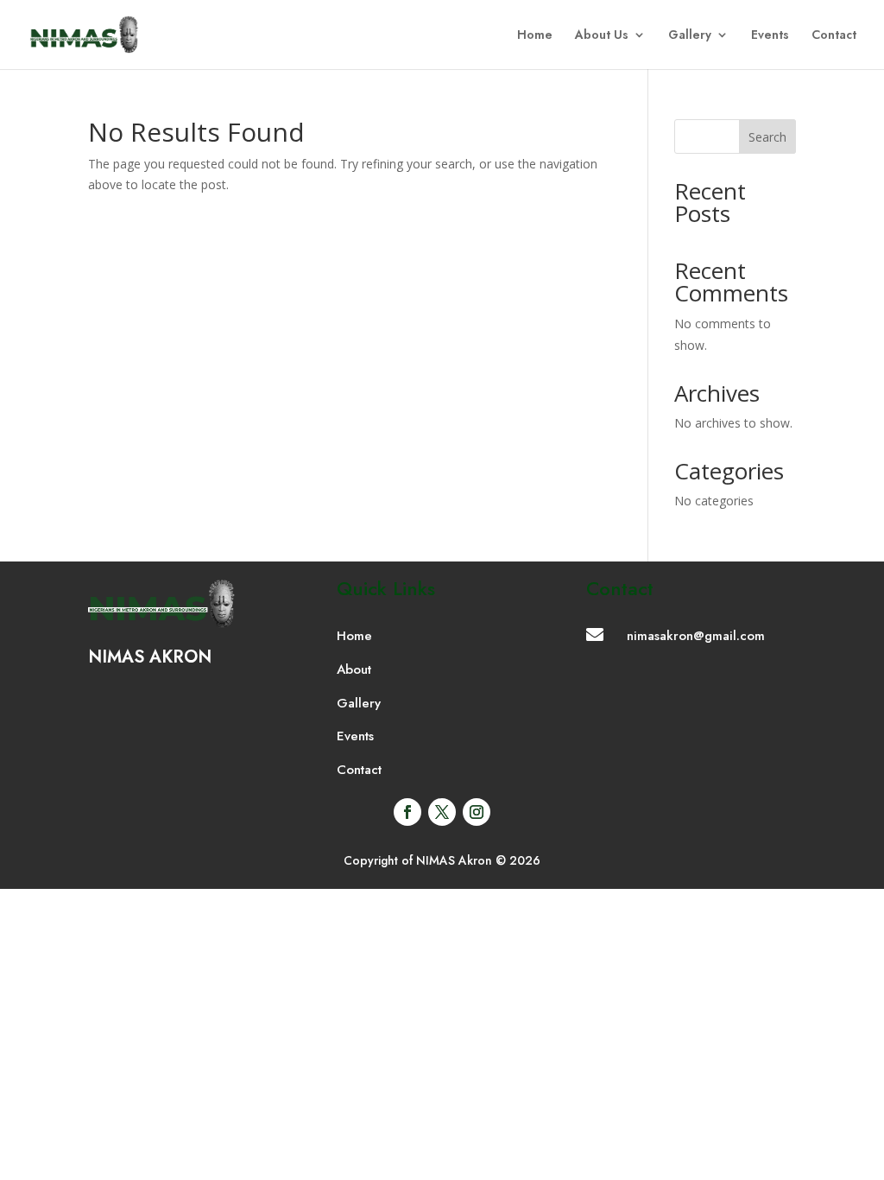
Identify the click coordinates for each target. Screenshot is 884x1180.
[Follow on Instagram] (476, 812)
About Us (601, 36)
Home (534, 36)
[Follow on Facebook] (407, 812)
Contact (833, 36)
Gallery (689, 36)
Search (767, 137)
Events (770, 36)
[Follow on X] (442, 812)
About (354, 669)
